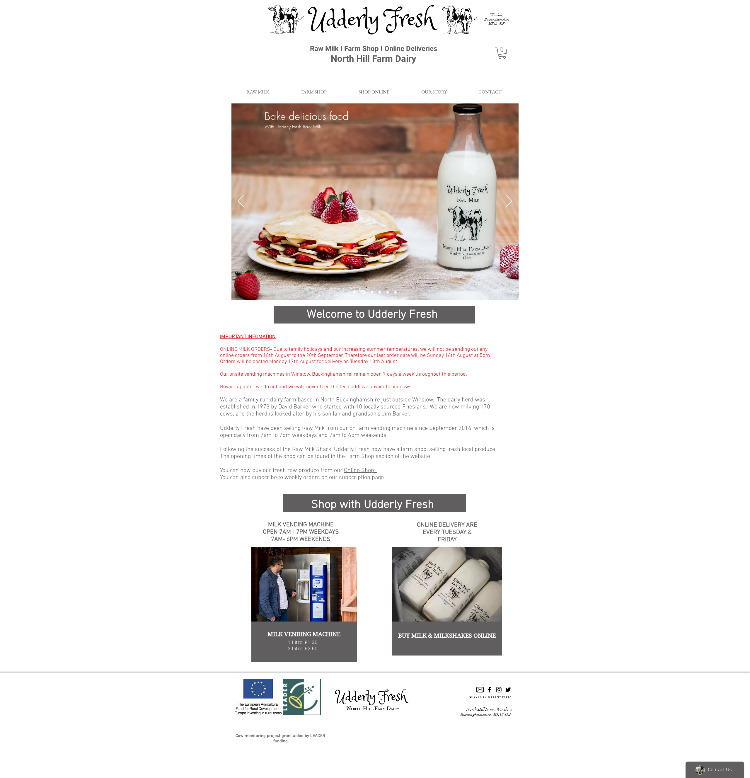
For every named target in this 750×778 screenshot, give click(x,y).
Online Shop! (360, 470)
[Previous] (241, 201)
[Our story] (387, 292)
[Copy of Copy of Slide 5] (354, 292)
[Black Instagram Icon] (498, 689)
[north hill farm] (372, 292)
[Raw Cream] (395, 292)
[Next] (509, 201)
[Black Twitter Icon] (508, 689)
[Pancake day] (363, 292)
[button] (502, 53)
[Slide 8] (380, 292)
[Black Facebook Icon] (489, 689)
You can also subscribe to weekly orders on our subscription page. (302, 477)
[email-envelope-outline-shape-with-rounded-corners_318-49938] (480, 689)
